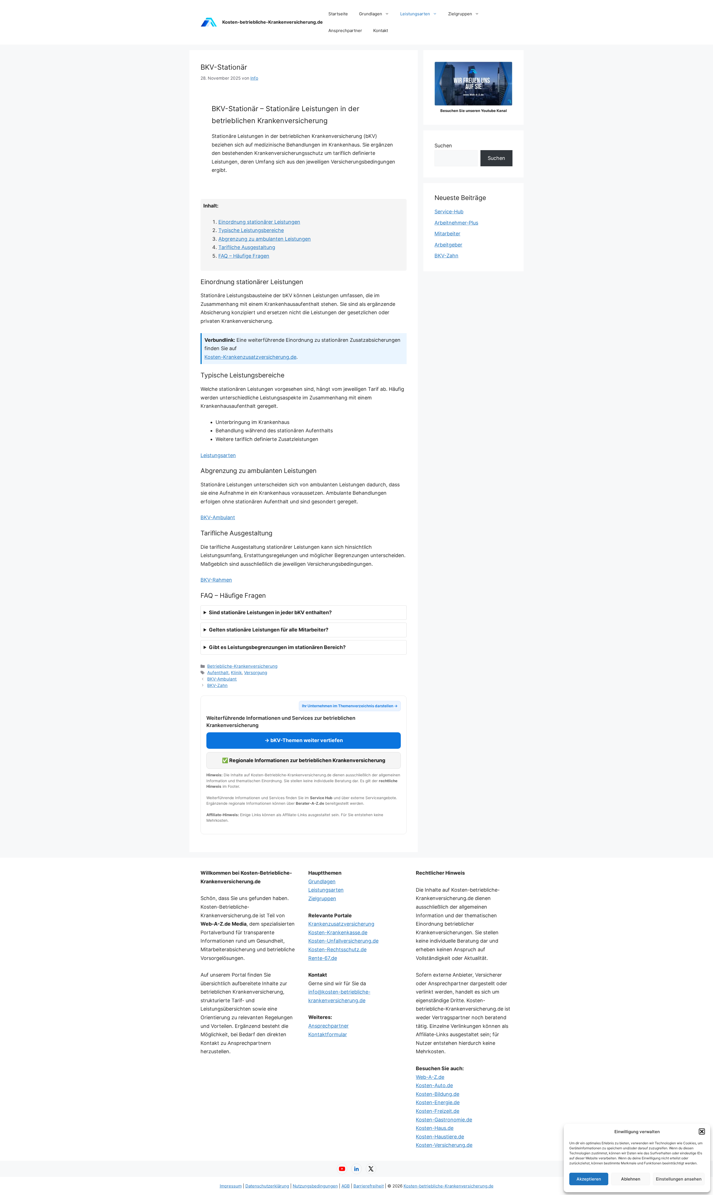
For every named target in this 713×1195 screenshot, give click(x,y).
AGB (345, 1186)
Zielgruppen (460, 13)
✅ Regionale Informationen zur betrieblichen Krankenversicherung (303, 760)
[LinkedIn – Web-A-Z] (356, 1169)
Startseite (338, 13)
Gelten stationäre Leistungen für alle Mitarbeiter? (268, 630)
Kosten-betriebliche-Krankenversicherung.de (272, 22)
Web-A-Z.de (430, 1077)
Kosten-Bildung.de (437, 1094)
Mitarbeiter (447, 233)
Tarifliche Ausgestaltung (246, 247)
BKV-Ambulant (218, 517)
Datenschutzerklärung (267, 1186)
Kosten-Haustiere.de (440, 1137)
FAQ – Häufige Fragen (243, 256)
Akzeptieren (589, 1179)
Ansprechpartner (345, 30)
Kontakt (380, 30)
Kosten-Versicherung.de (444, 1145)
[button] (702, 1131)
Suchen (443, 145)
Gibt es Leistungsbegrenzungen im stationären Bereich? (277, 647)
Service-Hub (448, 211)
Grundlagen (370, 13)
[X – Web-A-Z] (371, 1169)
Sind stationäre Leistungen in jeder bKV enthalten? (270, 612)
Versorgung (255, 672)
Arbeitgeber (448, 245)
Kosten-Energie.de (438, 1102)
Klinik (236, 672)
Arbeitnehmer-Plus (456, 223)
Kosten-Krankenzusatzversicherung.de (250, 357)
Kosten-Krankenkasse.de (337, 932)
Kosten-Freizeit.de (437, 1111)
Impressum (231, 1186)
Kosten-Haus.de (434, 1128)
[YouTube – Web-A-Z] (342, 1169)
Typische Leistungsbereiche (251, 230)
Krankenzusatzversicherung (341, 924)
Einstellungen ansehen (679, 1179)
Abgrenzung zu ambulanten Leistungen (264, 239)
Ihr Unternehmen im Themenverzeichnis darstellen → (350, 706)
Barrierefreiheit (368, 1186)
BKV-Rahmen (216, 580)
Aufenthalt (218, 672)
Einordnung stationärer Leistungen (259, 222)
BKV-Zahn (217, 685)
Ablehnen (630, 1179)
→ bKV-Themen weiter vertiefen (304, 740)
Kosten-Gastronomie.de (444, 1120)
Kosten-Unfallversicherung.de (343, 941)
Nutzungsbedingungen (315, 1186)
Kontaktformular (327, 1034)
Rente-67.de (322, 958)
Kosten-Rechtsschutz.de (337, 949)
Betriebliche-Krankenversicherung (242, 666)
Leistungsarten (415, 13)
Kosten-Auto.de (434, 1085)
